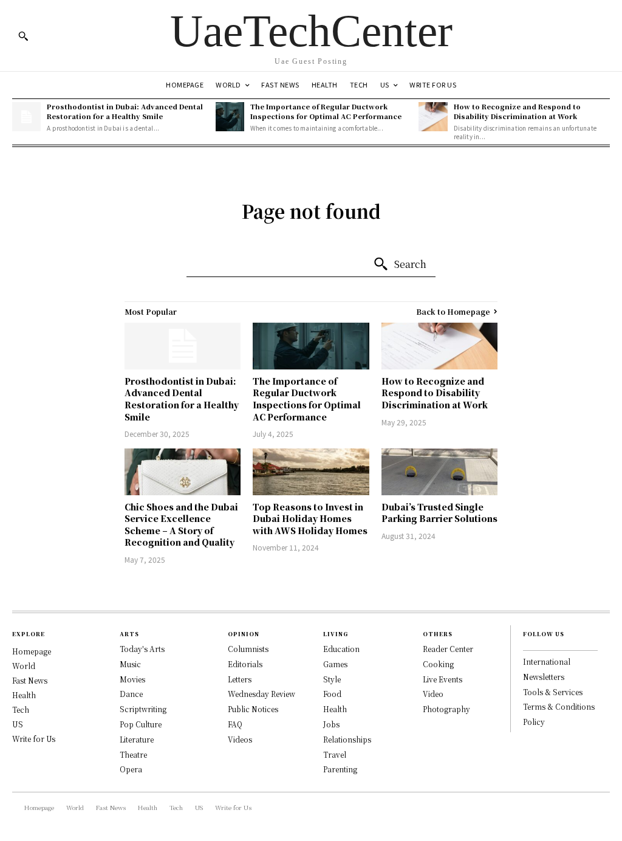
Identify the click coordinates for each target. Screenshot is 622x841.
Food (332, 693)
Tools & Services (553, 692)
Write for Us (33, 738)
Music (130, 664)
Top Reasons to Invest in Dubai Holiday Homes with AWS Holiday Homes (310, 519)
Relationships (347, 739)
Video (433, 693)
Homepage (31, 651)
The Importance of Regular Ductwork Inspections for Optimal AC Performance (326, 110)
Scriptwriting (143, 709)
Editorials (245, 664)
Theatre (133, 754)
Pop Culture (141, 724)
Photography (446, 709)
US (17, 724)
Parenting (340, 769)
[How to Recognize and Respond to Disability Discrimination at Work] (433, 116)
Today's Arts (142, 649)
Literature (137, 739)
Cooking (438, 664)
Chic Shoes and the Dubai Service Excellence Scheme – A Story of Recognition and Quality (181, 525)
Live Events (442, 679)
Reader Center (448, 649)
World (23, 666)
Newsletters (543, 676)
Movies (132, 679)
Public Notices (253, 709)
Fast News (29, 680)
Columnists (248, 649)
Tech (20, 709)
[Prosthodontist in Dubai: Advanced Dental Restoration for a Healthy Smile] (26, 116)
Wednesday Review (261, 693)
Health (24, 695)
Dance (131, 693)
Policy (534, 721)
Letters (239, 679)
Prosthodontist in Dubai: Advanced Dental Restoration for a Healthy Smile (125, 110)
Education (341, 649)
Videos (240, 739)
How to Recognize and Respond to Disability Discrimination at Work (517, 110)
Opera (131, 769)
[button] (23, 36)
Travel (334, 754)
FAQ (235, 724)
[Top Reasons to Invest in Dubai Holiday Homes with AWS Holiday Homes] (311, 471)
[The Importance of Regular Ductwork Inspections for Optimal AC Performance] (230, 116)
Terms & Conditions (559, 706)
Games (335, 664)
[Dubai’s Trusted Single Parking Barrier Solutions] (439, 471)
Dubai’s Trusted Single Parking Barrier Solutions (439, 513)
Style (332, 679)
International (546, 661)
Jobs (331, 724)
